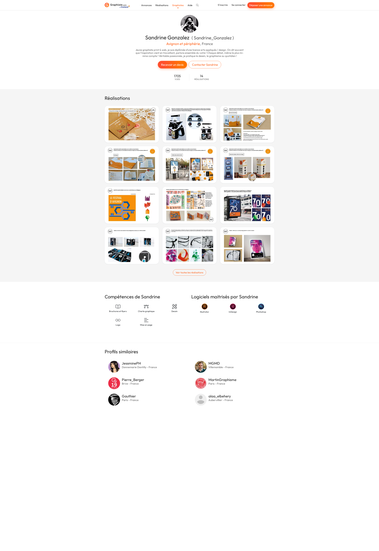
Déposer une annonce (260, 5)
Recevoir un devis (172, 64)
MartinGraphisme (222, 379)
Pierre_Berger (133, 379)
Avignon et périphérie (183, 43)
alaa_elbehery (219, 396)
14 (201, 77)
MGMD (214, 363)
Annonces (146, 5)
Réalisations (161, 5)
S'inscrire (223, 4)
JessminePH (131, 363)
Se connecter (239, 4)
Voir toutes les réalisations (189, 272)
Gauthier (129, 396)
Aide (190, 5)
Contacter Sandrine (205, 64)
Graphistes (178, 5)
